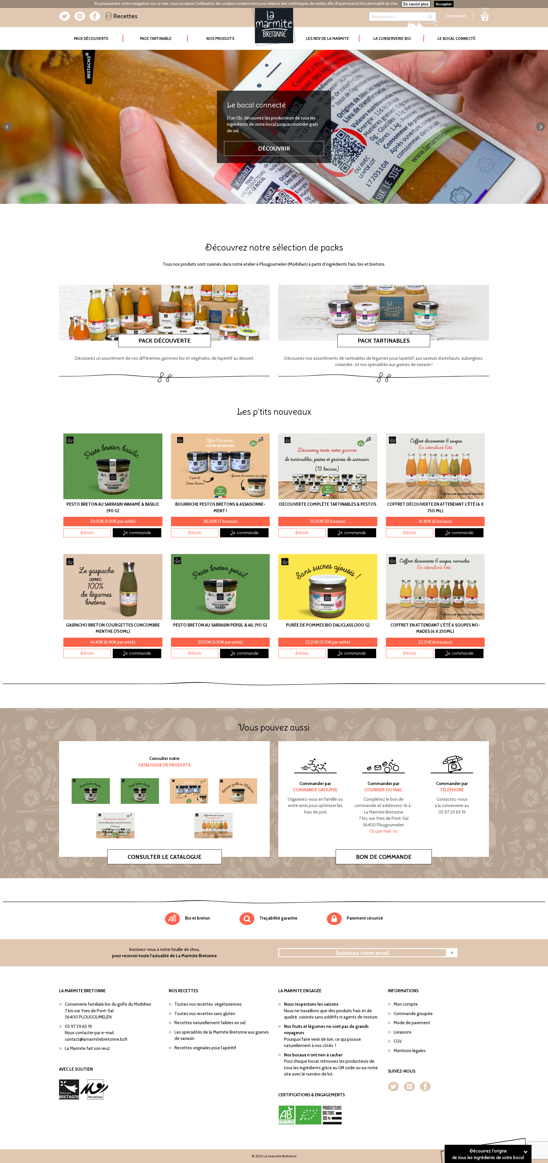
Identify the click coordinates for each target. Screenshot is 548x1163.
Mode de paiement (412, 1022)
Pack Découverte (98, 38)
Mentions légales (410, 1050)
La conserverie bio (392, 38)
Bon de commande (384, 856)
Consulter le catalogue (165, 856)
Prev (7, 126)
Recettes (125, 16)
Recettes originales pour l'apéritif (205, 1047)
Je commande (137, 532)
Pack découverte (164, 340)
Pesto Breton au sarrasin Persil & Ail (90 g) (220, 625)
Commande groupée (413, 1013)
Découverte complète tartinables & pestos (327, 504)
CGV (398, 1041)
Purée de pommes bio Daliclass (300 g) (328, 625)
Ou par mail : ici (383, 831)
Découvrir (274, 145)
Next (540, 126)
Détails (87, 532)
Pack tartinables (384, 340)
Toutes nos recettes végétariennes (208, 1004)
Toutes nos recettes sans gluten (204, 1013)
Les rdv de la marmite (327, 38)
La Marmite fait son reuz (87, 1048)
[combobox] (402, 16)
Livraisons (403, 1032)
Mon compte (406, 1004)
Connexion (456, 16)
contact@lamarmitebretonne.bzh (96, 1039)
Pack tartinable (156, 38)
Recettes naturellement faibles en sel (209, 1022)
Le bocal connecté (457, 38)
